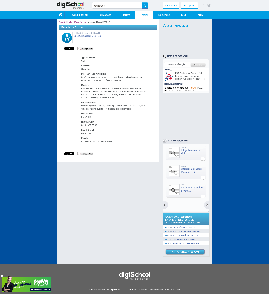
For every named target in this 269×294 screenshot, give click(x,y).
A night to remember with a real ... (187, 243)
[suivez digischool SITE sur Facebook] (203, 5)
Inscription (189, 5)
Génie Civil (88, 33)
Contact (143, 289)
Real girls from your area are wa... (186, 231)
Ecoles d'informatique (176, 87)
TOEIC (193, 88)
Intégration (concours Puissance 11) (191, 170)
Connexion (171, 5)
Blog (183, 14)
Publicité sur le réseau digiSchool (104, 289)
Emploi (144, 14)
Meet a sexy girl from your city (185, 235)
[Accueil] (60, 15)
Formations (105, 14)
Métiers (125, 14)
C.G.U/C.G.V (130, 289)
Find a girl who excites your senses (187, 239)
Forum (200, 14)
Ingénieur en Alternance (187, 90)
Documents (164, 14)
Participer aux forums (185, 251)
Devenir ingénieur (79, 14)
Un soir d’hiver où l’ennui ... (184, 227)
